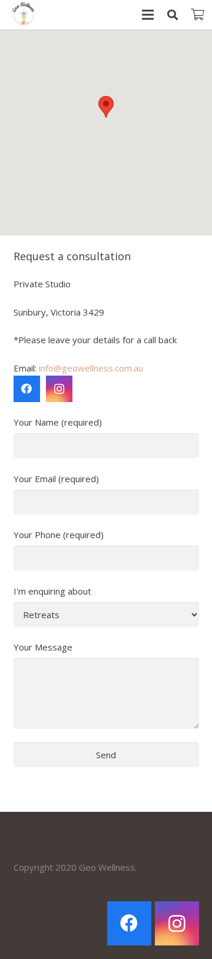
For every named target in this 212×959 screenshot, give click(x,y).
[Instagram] (59, 389)
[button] (106, 106)
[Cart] (197, 14)
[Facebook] (27, 389)
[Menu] (148, 14)
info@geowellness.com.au (91, 368)
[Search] (172, 14)
